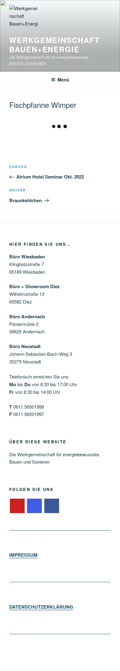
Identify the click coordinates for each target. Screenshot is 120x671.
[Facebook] (51, 506)
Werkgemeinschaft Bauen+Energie (54, 44)
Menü (63, 80)
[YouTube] (17, 506)
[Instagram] (34, 506)
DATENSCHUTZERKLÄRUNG (41, 606)
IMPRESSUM (23, 554)
